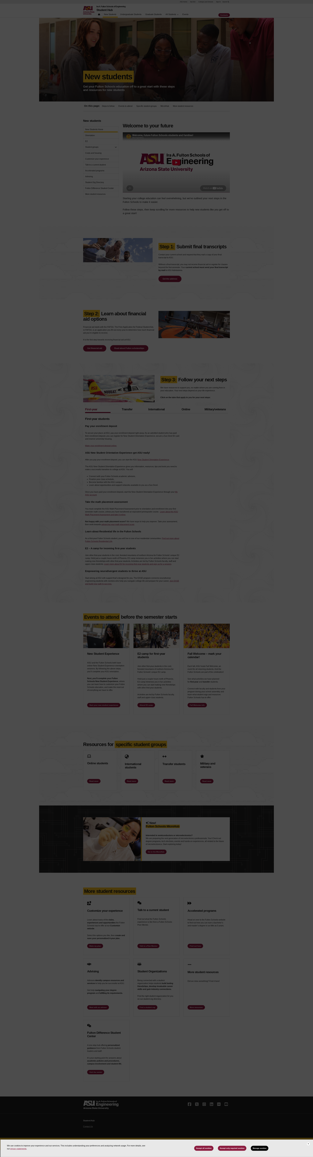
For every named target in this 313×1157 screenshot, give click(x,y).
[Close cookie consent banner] (308, 1144)
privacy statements (18, 1149)
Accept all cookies (204, 1148)
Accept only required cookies (232, 1148)
